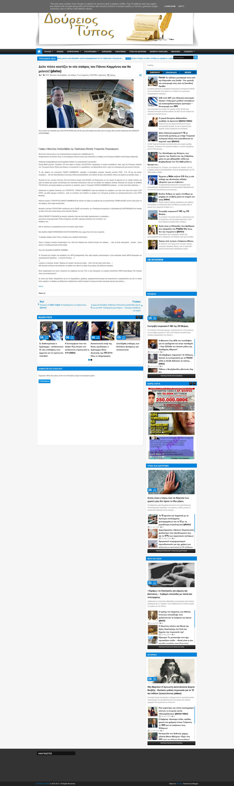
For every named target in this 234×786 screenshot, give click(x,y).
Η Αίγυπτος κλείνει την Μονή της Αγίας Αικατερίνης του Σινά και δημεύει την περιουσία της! (174, 628)
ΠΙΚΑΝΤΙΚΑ (175, 51)
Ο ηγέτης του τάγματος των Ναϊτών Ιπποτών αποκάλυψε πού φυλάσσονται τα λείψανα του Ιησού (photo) (175, 616)
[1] (89, 366)
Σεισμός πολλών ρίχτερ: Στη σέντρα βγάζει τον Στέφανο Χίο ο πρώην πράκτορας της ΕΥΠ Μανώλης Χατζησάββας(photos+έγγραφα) (128, 353)
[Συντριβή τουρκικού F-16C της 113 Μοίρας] (171, 310)
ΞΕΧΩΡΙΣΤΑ (188, 51)
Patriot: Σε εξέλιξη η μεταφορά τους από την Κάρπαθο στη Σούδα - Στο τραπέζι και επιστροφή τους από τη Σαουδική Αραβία (177, 81)
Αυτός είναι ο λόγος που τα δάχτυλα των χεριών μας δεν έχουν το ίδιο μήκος (168, 499)
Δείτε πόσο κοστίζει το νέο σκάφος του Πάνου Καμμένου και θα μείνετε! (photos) (85, 68)
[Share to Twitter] (57, 323)
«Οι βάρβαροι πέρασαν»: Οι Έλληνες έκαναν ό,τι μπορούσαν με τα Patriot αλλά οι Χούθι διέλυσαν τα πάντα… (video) (176, 359)
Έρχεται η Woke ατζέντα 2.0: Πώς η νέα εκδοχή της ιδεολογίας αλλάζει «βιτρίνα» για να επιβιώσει (176, 179)
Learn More (170, 6)
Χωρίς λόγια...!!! (157, 405)
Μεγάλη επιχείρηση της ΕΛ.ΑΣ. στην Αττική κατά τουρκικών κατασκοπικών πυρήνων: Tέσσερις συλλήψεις (51, 349)
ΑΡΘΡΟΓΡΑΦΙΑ (73, 51)
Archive (188, 72)
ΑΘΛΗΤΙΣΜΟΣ (120, 51)
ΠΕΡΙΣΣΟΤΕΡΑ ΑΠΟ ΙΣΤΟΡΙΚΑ (171, 743)
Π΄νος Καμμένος (83, 75)
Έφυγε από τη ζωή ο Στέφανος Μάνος (176, 240)
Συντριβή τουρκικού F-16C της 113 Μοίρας (167, 326)
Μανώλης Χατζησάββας (58, 75)
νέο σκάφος (72, 75)
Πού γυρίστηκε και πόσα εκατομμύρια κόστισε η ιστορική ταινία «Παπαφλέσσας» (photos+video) (176, 710)
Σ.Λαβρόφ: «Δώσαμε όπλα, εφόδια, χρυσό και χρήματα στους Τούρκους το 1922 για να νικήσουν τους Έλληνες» (175, 723)
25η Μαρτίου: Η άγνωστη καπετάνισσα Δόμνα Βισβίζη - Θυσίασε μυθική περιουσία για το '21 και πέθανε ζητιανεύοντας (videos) (171, 690)
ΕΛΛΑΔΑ (47, 51)
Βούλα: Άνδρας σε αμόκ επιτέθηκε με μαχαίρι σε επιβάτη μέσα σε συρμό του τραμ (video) (156, 58)
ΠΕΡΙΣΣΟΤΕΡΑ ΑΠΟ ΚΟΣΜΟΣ (171, 376)
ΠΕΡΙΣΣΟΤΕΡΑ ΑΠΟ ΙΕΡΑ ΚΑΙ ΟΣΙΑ (171, 647)
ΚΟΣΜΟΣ (60, 51)
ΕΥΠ (47, 75)
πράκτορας (102, 75)
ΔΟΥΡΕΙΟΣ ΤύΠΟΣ (42, 784)
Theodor (179, 784)
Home (39, 51)
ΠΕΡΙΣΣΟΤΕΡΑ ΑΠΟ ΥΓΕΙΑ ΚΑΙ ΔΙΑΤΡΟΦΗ (171, 551)
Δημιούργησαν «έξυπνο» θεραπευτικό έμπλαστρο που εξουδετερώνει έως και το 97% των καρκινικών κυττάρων (176, 532)
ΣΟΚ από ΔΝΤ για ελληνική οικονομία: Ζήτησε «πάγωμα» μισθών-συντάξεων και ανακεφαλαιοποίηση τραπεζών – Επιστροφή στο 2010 (176, 102)
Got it (181, 6)
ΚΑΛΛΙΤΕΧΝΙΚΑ (90, 51)
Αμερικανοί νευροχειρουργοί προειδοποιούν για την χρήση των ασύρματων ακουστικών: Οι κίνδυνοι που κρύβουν (176, 545)
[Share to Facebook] (54, 323)
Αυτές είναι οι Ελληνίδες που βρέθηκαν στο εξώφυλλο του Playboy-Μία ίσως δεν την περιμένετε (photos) (176, 228)
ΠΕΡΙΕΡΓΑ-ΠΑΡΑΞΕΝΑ (159, 51)
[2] (91, 366)
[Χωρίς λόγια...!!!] (171, 399)
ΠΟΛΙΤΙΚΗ (93, 75)
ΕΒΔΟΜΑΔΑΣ (171, 72)
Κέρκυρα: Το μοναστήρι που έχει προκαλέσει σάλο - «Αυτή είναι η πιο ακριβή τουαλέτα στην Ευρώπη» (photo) (176, 642)
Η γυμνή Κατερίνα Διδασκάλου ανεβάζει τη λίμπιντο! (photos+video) (175, 119)
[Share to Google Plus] (60, 323)
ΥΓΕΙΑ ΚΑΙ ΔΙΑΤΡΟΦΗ (137, 51)
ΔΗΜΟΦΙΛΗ (155, 72)
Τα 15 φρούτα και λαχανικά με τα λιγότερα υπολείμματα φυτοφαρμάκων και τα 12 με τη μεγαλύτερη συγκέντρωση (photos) (175, 520)
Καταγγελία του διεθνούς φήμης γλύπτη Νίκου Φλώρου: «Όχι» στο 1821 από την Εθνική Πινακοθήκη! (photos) (174, 738)
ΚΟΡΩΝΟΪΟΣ (107, 51)
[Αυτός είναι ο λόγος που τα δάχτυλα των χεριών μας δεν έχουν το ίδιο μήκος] (171, 482)
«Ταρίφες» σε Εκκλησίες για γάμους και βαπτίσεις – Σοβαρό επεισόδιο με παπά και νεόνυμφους (169, 594)
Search (196, 57)
